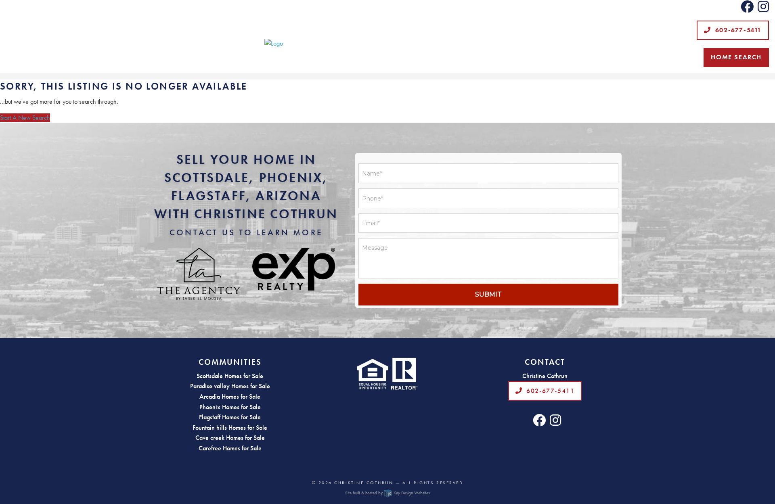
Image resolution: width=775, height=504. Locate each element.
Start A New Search (25, 117)
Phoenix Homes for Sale (230, 407)
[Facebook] (747, 9)
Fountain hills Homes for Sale (230, 427)
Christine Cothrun (363, 482)
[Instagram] (763, 9)
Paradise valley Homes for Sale (230, 386)
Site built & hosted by (387, 493)
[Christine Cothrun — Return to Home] (387, 43)
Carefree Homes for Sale (230, 448)
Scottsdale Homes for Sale (230, 376)
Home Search (736, 57)
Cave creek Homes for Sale (230, 437)
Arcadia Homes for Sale (229, 396)
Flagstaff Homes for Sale (230, 417)
